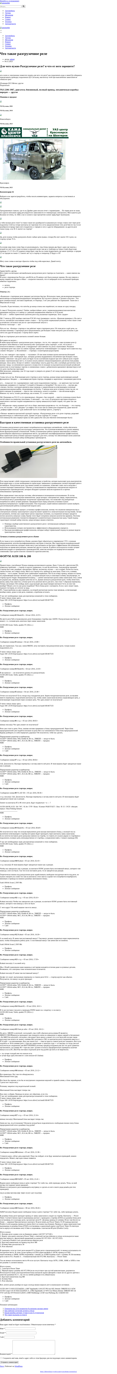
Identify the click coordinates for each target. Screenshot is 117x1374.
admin (12, 59)
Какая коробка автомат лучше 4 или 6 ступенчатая (24, 1313)
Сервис (8, 19)
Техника (8, 22)
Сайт (2, 1337)
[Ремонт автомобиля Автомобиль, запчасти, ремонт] (5, 3)
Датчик (8, 13)
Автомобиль (10, 11)
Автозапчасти (10, 24)
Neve (2, 1366)
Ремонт (8, 17)
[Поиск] (23, 6)
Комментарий (6, 1354)
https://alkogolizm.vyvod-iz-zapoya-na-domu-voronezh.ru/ (58, 1371)
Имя (2, 1329)
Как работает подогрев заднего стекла (19, 1311)
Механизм (9, 15)
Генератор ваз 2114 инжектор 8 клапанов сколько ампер (26, 1309)
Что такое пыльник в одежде (16, 1315)
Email (3, 1333)
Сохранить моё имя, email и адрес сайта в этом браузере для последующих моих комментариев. (40, 1358)
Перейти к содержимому (9, 1)
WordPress (19, 1366)
